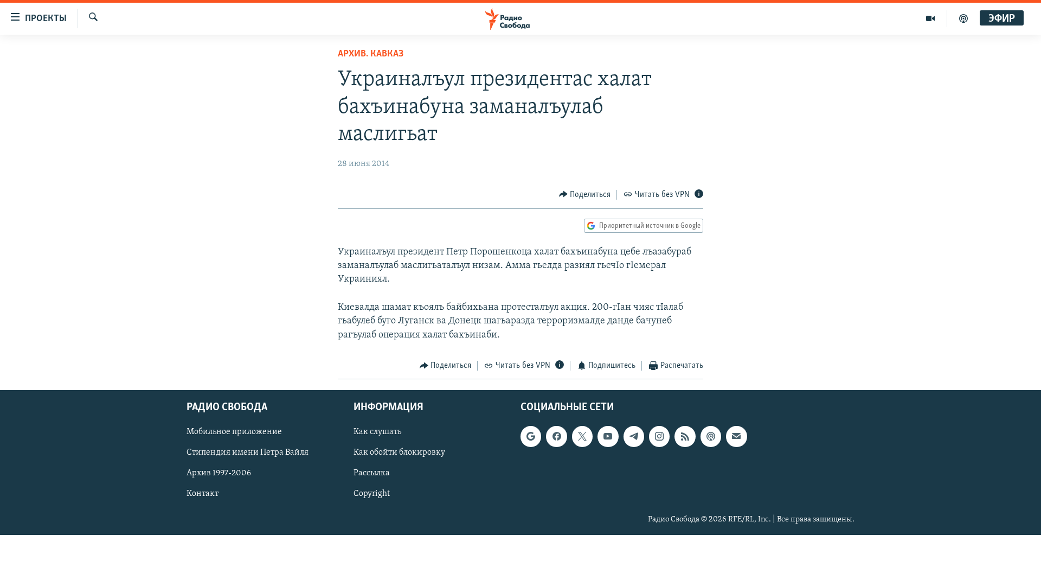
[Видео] (930, 18)
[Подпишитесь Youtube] (607, 436)
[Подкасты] (711, 436)
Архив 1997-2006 (219, 473)
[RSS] (684, 436)
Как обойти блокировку (399, 453)
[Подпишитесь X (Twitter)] (582, 436)
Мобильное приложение (234, 432)
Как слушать (377, 432)
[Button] (585, 195)
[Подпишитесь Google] (530, 436)
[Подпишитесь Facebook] (556, 436)
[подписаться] (736, 436)
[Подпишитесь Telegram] (634, 436)
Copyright (372, 494)
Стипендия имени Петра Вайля (248, 453)
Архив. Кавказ (370, 54)
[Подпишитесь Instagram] (659, 436)
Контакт (203, 494)
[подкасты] (963, 18)
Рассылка (372, 473)
